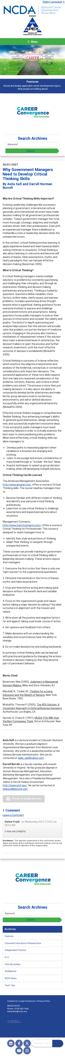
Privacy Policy (43, 1001)
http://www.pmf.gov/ (15, 785)
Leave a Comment (13, 815)
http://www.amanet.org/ (17, 484)
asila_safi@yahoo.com (31, 758)
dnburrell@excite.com (15, 789)
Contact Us (12, 1001)
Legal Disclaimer (27, 1001)
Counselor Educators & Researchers (23, 943)
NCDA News (11, 978)
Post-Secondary (12, 964)
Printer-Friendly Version (26, 798)
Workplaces (10, 971)
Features (9, 936)
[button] (5, 69)
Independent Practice (15, 950)
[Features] (32, 60)
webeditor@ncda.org (17, 1011)
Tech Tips (10, 985)
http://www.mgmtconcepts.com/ (22, 525)
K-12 (7, 957)
